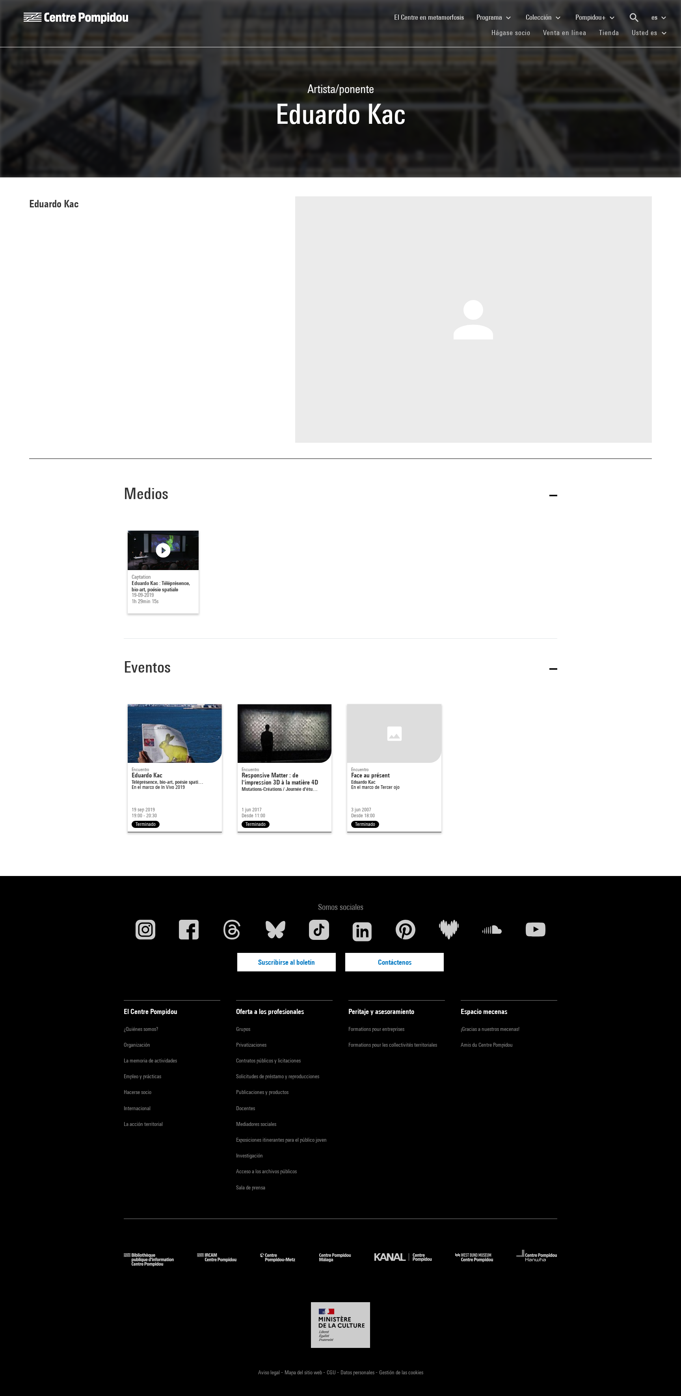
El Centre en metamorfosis (432, 17)
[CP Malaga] (341, 1263)
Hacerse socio (137, 1092)
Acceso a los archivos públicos (266, 1171)
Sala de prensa (250, 1187)
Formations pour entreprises (376, 1029)
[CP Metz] (283, 1263)
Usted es (645, 32)
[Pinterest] (405, 931)
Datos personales (358, 1372)
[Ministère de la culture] (340, 1325)
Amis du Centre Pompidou (487, 1045)
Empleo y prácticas (142, 1076)
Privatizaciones (251, 1045)
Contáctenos (394, 962)
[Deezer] (449, 931)
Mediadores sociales (256, 1124)
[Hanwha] (537, 1263)
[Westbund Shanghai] (480, 1263)
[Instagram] (145, 931)
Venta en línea (564, 32)
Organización (137, 1045)
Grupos (243, 1029)
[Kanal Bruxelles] (408, 1263)
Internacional (137, 1108)
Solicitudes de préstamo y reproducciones (277, 1076)
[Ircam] (222, 1263)
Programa (490, 17)
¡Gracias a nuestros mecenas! (490, 1029)
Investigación (249, 1155)
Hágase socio (514, 32)
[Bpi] (154, 1263)
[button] (340, 495)
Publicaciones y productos (262, 1092)
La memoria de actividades (150, 1060)
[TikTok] (318, 931)
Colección (539, 17)
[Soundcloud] (492, 931)
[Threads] (232, 931)
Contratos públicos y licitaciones (268, 1060)
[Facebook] (188, 931)
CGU (332, 1372)
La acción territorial (143, 1124)
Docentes (245, 1108)
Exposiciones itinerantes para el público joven (281, 1140)
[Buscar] (634, 18)
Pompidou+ (591, 17)
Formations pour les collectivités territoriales (392, 1045)
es (655, 17)
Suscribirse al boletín (286, 962)
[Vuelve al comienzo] (662, 1377)
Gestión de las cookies (401, 1372)
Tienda (612, 32)
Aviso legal (269, 1372)
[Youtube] (535, 931)
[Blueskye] (275, 931)
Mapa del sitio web (304, 1372)
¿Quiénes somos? (141, 1029)
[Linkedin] (362, 931)
